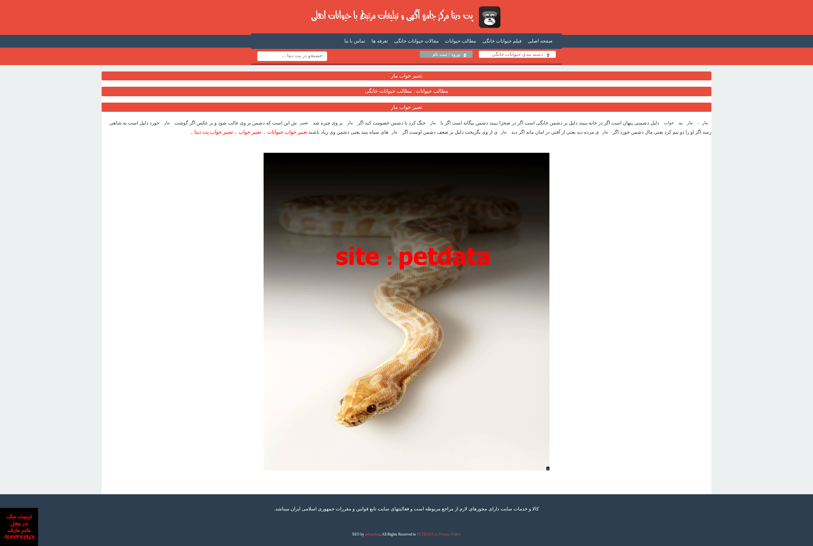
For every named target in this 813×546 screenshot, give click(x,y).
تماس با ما (354, 41)
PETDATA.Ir (427, 534)
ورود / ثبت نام (446, 54)
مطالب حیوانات (460, 41)
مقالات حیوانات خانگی (416, 41)
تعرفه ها (380, 41)
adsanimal (372, 534)
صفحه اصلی (540, 41)
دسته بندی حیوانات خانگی (517, 54)
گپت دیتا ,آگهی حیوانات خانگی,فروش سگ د (407, 16)
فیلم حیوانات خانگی (501, 41)
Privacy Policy (450, 534)
